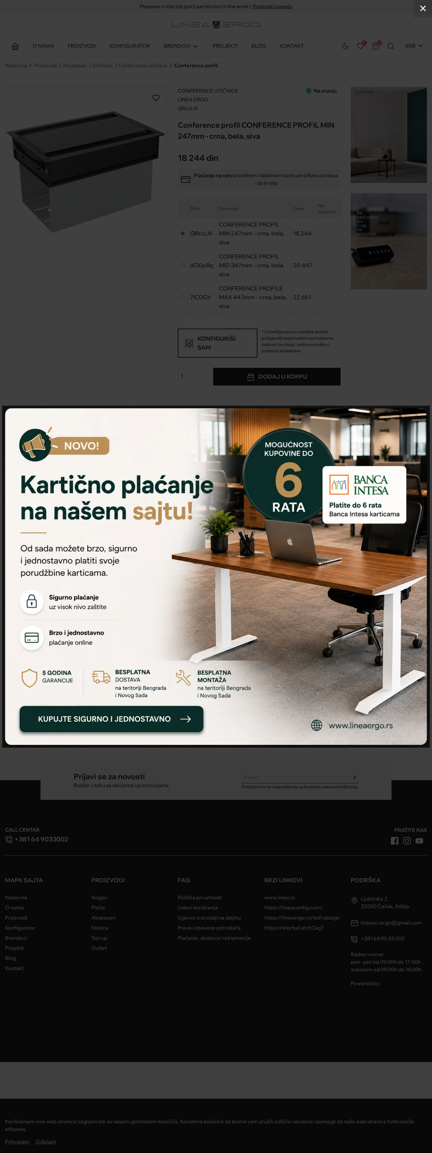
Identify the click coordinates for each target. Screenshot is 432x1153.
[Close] (423, 8)
